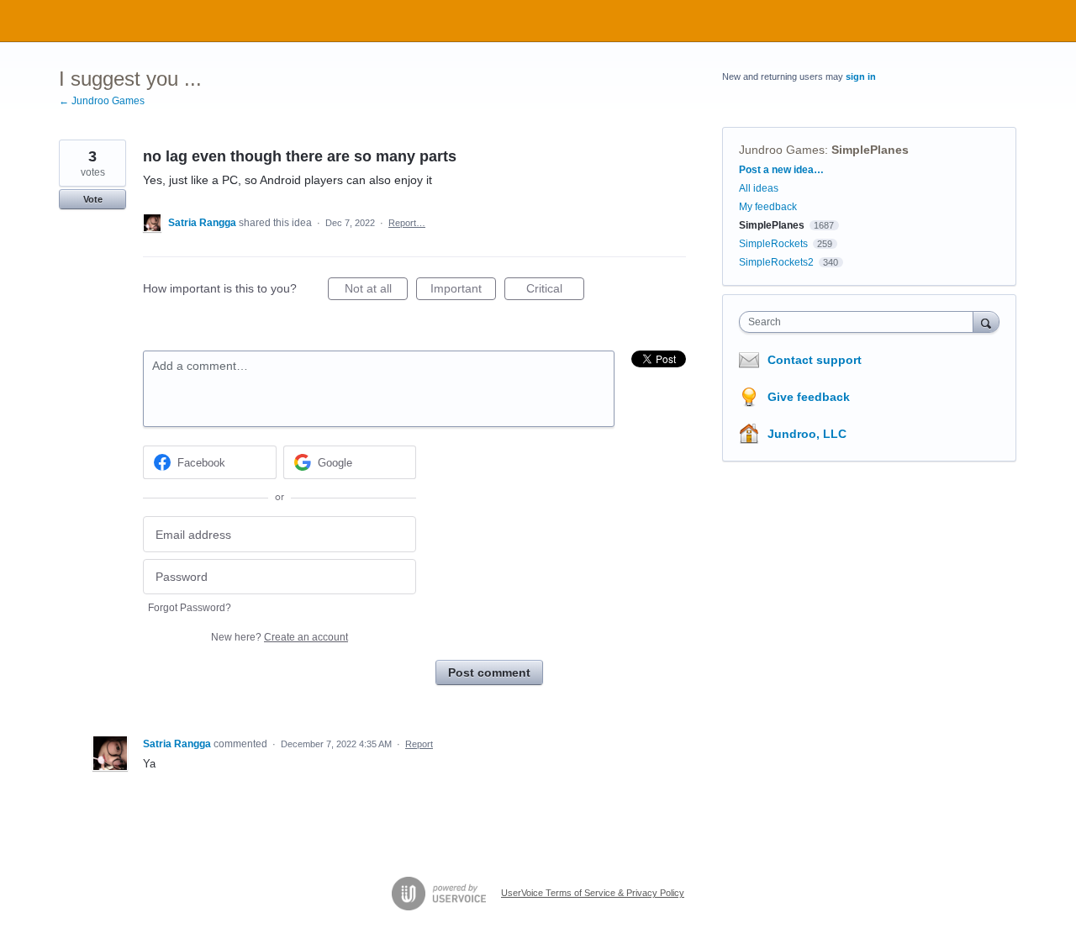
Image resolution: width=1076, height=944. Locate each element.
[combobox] (860, 322)
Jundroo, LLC (807, 433)
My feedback (768, 207)
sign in (861, 76)
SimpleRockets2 (776, 262)
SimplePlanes (870, 149)
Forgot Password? (189, 608)
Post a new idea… (781, 170)
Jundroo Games (782, 149)
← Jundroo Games (102, 101)
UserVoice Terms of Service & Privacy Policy (592, 893)
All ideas (758, 188)
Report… (406, 223)
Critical (555, 291)
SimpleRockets (773, 244)
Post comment (489, 672)
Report (419, 744)
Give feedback (808, 396)
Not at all (376, 291)
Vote (93, 199)
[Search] (986, 321)
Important (463, 291)
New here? (279, 637)
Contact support (814, 360)
